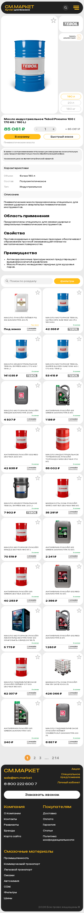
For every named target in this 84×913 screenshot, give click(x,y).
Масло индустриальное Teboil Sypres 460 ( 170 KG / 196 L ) (20, 366)
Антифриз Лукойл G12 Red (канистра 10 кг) (63, 592)
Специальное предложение (70, 775)
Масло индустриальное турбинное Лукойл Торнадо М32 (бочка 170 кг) (62, 457)
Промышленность (16, 858)
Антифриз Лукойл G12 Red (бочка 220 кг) (21, 455)
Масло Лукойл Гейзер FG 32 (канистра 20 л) (20, 318)
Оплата (48, 819)
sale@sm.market (18, 777)
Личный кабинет (68, 782)
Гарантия (49, 824)
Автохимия (11, 881)
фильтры (67, 281)
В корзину (22, 136)
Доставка (49, 813)
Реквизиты (11, 824)
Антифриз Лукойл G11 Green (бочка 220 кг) (18, 592)
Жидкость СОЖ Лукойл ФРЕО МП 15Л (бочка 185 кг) (62, 504)
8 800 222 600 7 (20, 784)
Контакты (10, 819)
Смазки (9, 875)
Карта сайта (12, 836)
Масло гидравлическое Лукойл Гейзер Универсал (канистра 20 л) (62, 731)
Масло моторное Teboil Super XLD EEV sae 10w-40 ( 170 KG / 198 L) (62, 366)
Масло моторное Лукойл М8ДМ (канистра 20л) (21, 411)
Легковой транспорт (18, 869)
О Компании (12, 813)
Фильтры (10, 892)
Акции (75, 769)
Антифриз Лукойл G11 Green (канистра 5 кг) (60, 411)
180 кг (70, 108)
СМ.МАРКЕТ (22, 770)
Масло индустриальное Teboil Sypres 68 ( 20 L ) (20, 504)
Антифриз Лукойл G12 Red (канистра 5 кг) (63, 637)
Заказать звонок (42, 795)
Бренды (9, 830)
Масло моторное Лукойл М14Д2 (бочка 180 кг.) (21, 548)
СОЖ (7, 886)
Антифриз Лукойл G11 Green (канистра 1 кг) (18, 729)
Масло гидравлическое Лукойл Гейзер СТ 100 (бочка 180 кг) (20, 684)
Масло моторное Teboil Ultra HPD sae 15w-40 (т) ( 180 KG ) (62, 319)
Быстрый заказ (62, 136)
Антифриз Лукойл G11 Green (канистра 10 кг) (60, 548)
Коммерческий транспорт (22, 864)
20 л (71, 102)
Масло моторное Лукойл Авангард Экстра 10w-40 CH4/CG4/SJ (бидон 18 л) (21, 638)
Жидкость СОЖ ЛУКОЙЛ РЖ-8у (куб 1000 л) (61, 683)
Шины (8, 898)
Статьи (48, 830)
